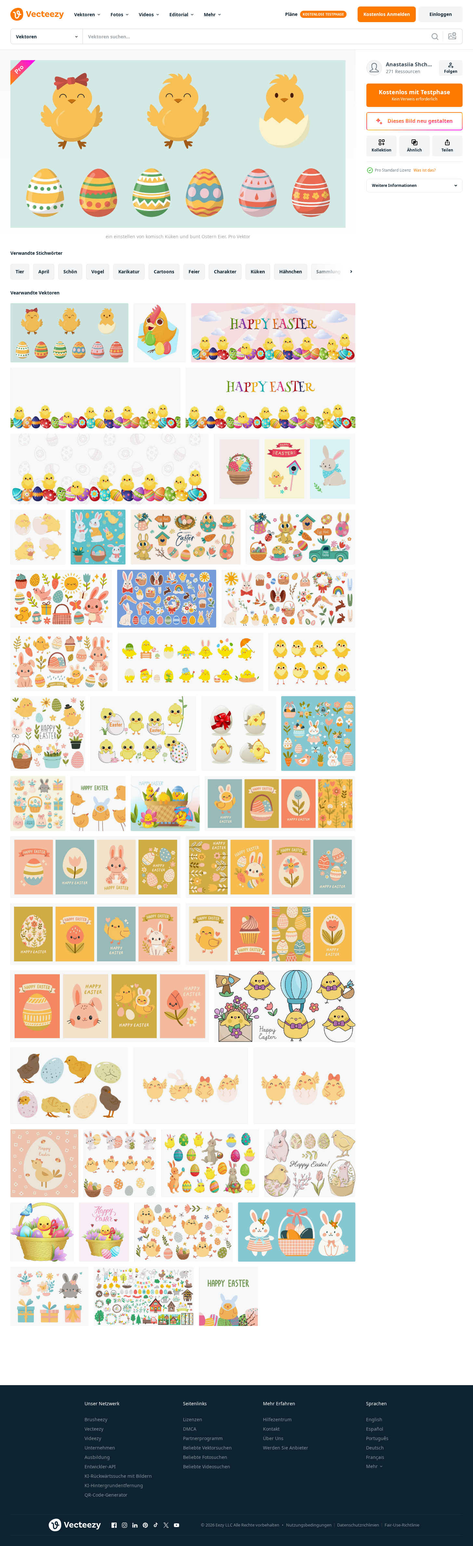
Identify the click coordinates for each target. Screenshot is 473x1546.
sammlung (328, 271)
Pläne (291, 14)
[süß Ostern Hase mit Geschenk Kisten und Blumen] (318, 733)
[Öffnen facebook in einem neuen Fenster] (114, 1525)
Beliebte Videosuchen (206, 1466)
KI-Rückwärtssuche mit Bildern (118, 1476)
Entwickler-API (100, 1466)
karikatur (128, 271)
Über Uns (273, 1438)
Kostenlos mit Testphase (414, 95)
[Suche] (435, 36)
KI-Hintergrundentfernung (114, 1485)
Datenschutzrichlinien (358, 1525)
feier (194, 271)
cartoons (164, 271)
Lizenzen (192, 1419)
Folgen (450, 71)
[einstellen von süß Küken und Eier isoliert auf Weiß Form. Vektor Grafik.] (69, 1085)
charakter (225, 271)
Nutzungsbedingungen (309, 1525)
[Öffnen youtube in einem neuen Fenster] (176, 1525)
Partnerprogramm (203, 1438)
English (374, 1419)
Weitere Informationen (394, 185)
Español (374, 1429)
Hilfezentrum (277, 1419)
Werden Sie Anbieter (285, 1448)
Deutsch (375, 1448)
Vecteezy (94, 1429)
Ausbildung (97, 1457)
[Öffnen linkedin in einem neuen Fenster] (135, 1525)
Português (377, 1438)
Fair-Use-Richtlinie (402, 1525)
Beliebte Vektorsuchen (207, 1448)
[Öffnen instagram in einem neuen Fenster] (124, 1525)
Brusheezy (96, 1419)
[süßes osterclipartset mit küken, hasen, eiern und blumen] (309, 1163)
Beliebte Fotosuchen (205, 1457)
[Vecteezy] (37, 14)
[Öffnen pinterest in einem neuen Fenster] (145, 1525)
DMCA (189, 1429)
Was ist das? (425, 170)
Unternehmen (100, 1448)
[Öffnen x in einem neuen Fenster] (166, 1525)
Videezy (93, 1438)
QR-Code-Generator (106, 1495)
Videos (146, 14)
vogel (97, 271)
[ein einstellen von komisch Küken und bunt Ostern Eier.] (69, 332)
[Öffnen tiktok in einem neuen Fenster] (155, 1525)
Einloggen (440, 14)
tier (20, 271)
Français (375, 1457)
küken (258, 271)
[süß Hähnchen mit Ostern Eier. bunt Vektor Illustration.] (160, 332)
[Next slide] (345, 271)
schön (70, 271)
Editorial (178, 14)
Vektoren (84, 14)
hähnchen (290, 271)
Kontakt (271, 1429)
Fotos (117, 14)
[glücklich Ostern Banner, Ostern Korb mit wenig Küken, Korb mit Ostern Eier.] (165, 803)
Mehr (210, 14)
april (43, 271)
